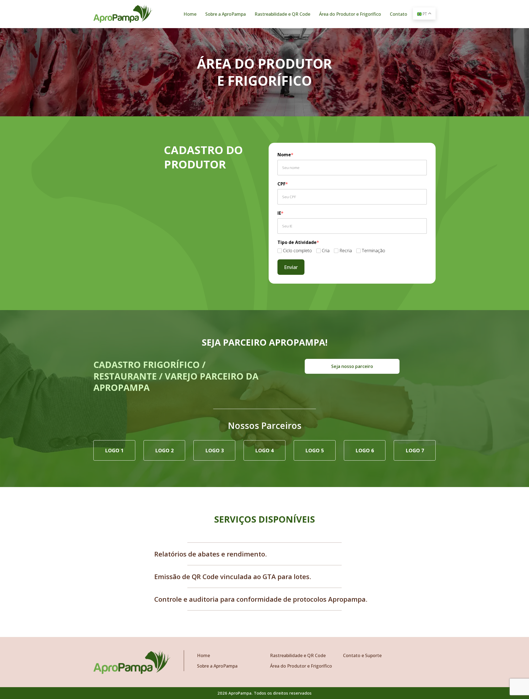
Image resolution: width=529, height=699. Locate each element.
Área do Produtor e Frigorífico (350, 14)
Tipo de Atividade (298, 242)
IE (280, 213)
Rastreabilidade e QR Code (282, 14)
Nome (285, 155)
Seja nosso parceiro (352, 366)
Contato (398, 14)
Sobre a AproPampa (225, 14)
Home (189, 14)
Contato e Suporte (362, 655)
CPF (282, 184)
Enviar (291, 267)
